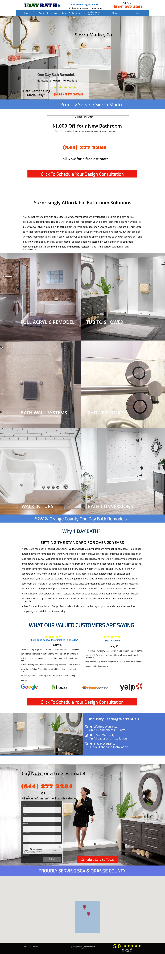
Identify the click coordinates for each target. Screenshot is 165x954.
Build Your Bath (29, 946)
